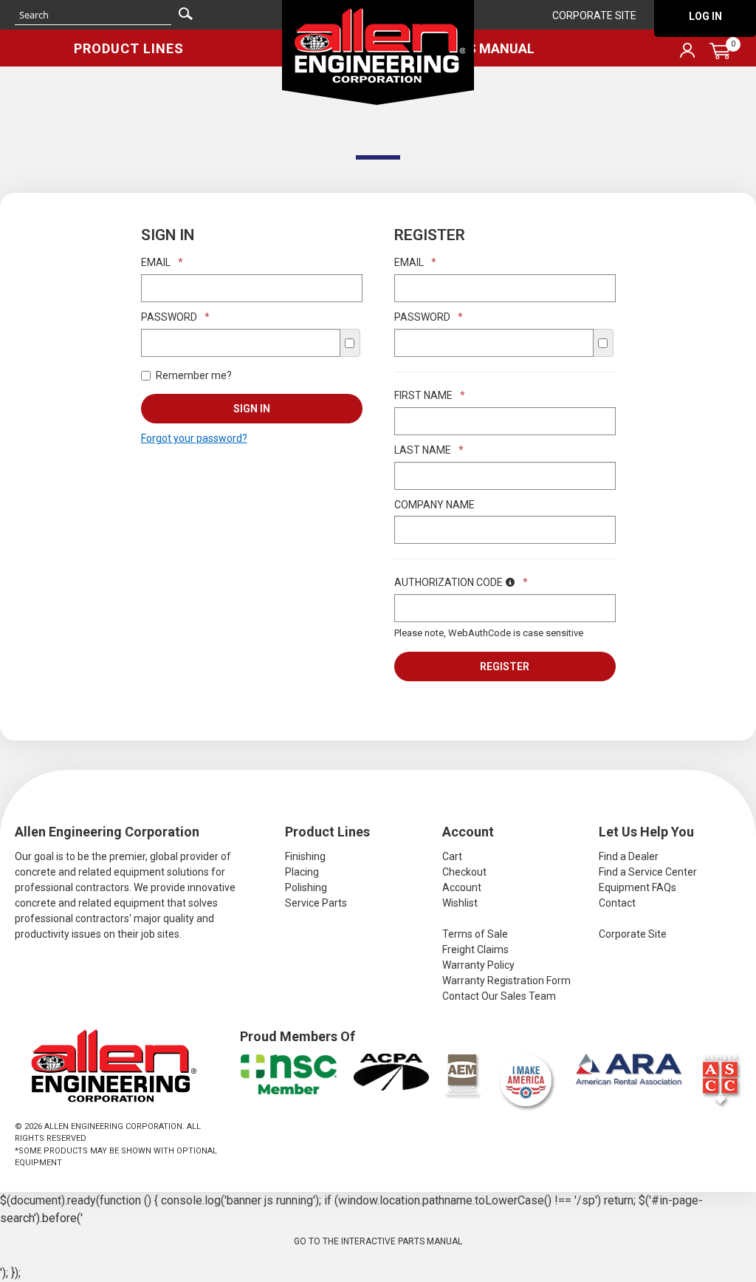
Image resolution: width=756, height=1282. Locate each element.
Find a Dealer (629, 856)
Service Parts (316, 903)
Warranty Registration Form (506, 980)
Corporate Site (594, 15)
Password (175, 317)
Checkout (464, 872)
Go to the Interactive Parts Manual (378, 1241)
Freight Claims (475, 949)
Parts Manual (485, 48)
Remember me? (194, 375)
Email (162, 262)
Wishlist (460, 903)
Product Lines (129, 48)
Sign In (251, 409)
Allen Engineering (378, 52)
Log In (705, 16)
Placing (302, 872)
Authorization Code (461, 582)
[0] (719, 51)
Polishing (306, 887)
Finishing (305, 856)
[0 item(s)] (636, 25)
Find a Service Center (648, 872)
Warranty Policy (478, 965)
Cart (452, 856)
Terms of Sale (475, 934)
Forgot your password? (194, 438)
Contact (617, 903)
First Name (429, 395)
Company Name (434, 505)
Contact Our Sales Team (499, 996)
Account (461, 887)
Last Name (429, 450)
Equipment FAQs (637, 887)
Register (504, 666)
